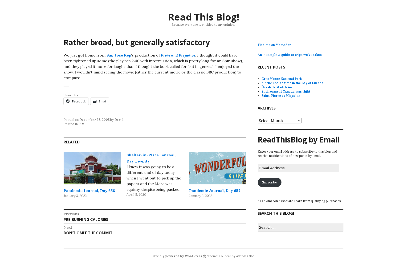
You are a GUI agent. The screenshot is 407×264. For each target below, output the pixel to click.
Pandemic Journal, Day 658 (89, 190)
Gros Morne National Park (281, 79)
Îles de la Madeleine (277, 87)
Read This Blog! (203, 16)
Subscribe (269, 182)
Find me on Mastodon (274, 45)
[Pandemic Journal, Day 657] (217, 168)
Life (81, 124)
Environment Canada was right (285, 91)
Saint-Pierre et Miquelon (280, 96)
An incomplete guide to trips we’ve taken (290, 55)
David (119, 120)
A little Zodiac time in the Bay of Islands (292, 83)
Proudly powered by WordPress (177, 256)
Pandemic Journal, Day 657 (214, 190)
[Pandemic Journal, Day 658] (92, 168)
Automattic (245, 256)
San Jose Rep (118, 55)
